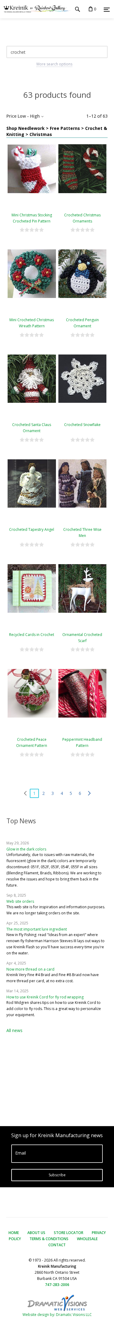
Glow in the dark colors (26, 849)
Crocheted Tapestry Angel (31, 529)
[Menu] (106, 9)
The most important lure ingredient (36, 929)
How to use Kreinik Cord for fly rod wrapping (45, 997)
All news (14, 1030)
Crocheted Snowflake (82, 424)
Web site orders (20, 901)
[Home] (35, 9)
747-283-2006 (57, 1284)
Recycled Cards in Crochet (31, 634)
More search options (54, 64)
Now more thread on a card (30, 969)
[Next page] (89, 793)
